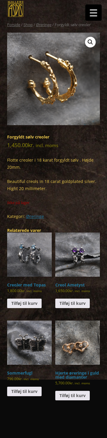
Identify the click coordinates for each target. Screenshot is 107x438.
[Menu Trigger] (93, 12)
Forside (13, 24)
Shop (28, 24)
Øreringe (43, 24)
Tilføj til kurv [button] (24, 303)
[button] (90, 42)
